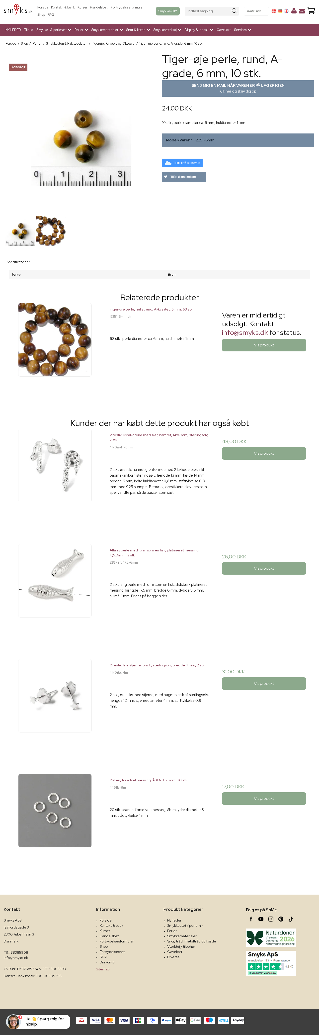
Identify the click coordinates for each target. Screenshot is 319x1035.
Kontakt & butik (63, 7)
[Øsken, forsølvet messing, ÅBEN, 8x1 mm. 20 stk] (55, 823)
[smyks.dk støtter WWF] (271, 938)
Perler (172, 931)
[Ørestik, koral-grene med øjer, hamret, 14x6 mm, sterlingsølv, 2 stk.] (55, 478)
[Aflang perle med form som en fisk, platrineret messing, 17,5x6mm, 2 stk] (55, 593)
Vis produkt (264, 345)
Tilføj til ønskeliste (183, 177)
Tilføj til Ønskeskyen (186, 163)
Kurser (82, 7)
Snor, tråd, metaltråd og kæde (191, 941)
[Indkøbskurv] (311, 11)
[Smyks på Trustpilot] (271, 963)
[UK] (286, 10)
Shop (41, 14)
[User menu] (294, 11)
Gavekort (224, 30)
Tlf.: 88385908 (16, 952)
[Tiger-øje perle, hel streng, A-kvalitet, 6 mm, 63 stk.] (55, 353)
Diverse (173, 957)
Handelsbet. (99, 7)
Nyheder (174, 920)
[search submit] (234, 11)
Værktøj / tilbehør (181, 946)
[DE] (280, 10)
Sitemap (102, 969)
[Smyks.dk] (18, 11)
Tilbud (28, 30)
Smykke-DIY (168, 11)
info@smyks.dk (245, 332)
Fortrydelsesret (112, 951)
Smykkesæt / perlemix (185, 925)
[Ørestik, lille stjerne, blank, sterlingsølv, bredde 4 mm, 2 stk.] (55, 708)
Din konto (107, 962)
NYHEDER (13, 30)
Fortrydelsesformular (127, 7)
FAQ (51, 14)
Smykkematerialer (182, 936)
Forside (43, 7)
